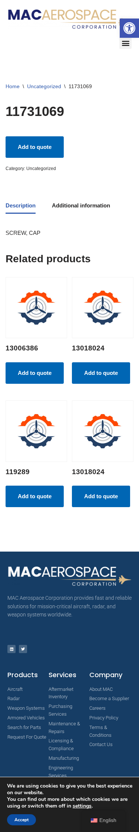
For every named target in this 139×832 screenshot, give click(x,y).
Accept (21, 820)
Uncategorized (44, 86)
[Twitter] (23, 649)
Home (13, 86)
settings (82, 806)
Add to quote (35, 147)
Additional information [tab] (81, 205)
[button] (129, 28)
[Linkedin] (11, 649)
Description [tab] (21, 205)
